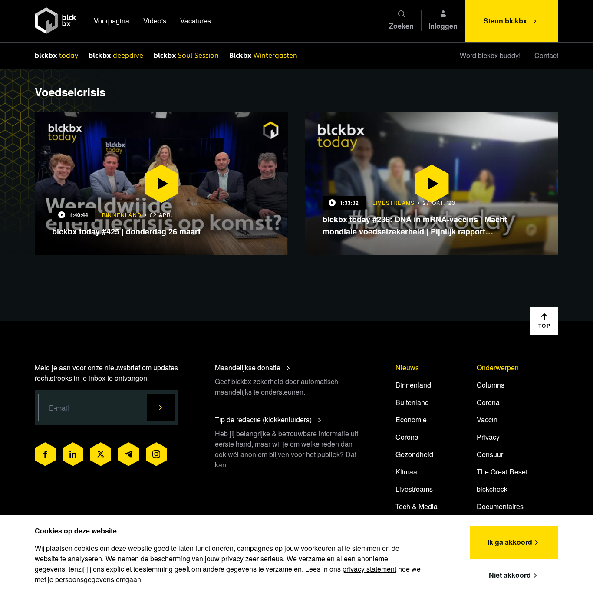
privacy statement (369, 569)
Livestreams (414, 489)
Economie (411, 420)
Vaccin (487, 420)
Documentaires (500, 506)
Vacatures (195, 21)
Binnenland (413, 385)
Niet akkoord (510, 575)
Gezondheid (414, 454)
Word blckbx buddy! (490, 55)
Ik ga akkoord (510, 542)
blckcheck (492, 489)
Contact (546, 55)
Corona (406, 437)
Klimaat (407, 472)
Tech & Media (416, 506)
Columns (490, 385)
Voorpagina (111, 21)
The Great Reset (502, 472)
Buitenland (412, 402)
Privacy (488, 437)
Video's (154, 21)
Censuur (490, 454)
